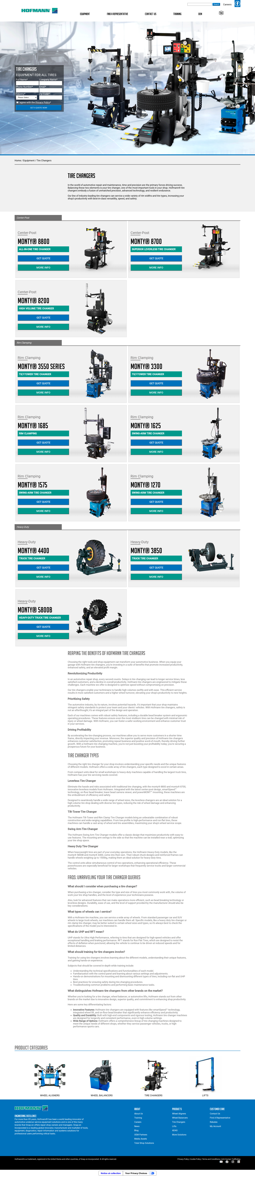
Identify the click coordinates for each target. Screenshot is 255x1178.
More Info (43, 267)
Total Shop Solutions (144, 1143)
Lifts (205, 1095)
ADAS (175, 1130)
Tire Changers (44, 160)
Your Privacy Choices (136, 1173)
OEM (200, 14)
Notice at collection (111, 1173)
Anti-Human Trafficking (230, 1159)
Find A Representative (117, 14)
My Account (215, 1126)
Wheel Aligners (50, 1095)
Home (18, 160)
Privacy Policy (42, 102)
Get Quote (43, 258)
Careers (227, 4)
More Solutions (179, 1134)
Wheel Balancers (102, 1095)
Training (177, 14)
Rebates (213, 1122)
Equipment (85, 14)
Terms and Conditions (211, 1159)
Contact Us (150, 14)
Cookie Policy (195, 1159)
